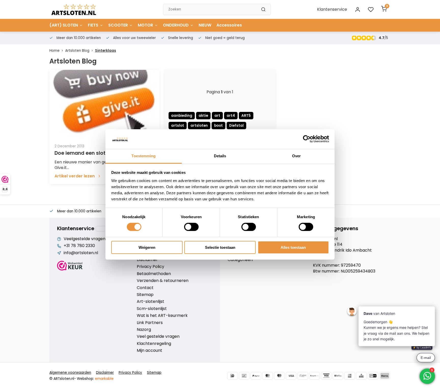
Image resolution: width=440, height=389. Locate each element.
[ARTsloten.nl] (73, 9)
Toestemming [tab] (143, 156)
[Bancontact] (244, 376)
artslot (177, 125)
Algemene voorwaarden (70, 372)
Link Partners (150, 323)
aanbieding (181, 115)
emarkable (104, 378)
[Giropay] (373, 376)
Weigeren (147, 247)
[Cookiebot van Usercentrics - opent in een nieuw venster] (306, 139)
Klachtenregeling (154, 343)
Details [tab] (220, 156)
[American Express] (349, 376)
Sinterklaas (105, 50)
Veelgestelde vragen (84, 239)
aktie (203, 115)
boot (218, 125)
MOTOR (145, 25)
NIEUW (205, 25)
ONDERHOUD (176, 25)
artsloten (199, 125)
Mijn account (149, 350)
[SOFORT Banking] (302, 376)
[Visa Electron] (326, 376)
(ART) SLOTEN (63, 25)
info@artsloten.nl (81, 253)
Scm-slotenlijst (152, 309)
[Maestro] (279, 376)
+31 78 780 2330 (79, 246)
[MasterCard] (267, 376)
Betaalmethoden (154, 274)
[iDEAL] (232, 376)
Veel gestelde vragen (158, 336)
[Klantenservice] (104, 228)
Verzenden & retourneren (162, 280)
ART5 (246, 115)
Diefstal (236, 125)
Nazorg (144, 329)
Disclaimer (147, 260)
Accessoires (229, 25)
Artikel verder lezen (74, 176)
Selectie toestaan (220, 247)
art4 (231, 115)
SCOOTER (118, 25)
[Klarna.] (384, 376)
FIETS (93, 25)
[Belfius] (338, 376)
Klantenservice (332, 9)
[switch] (191, 227)
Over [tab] (296, 156)
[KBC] (361, 376)
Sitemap (145, 294)
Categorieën (240, 260)
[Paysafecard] (314, 376)
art (217, 115)
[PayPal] (256, 376)
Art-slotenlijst (150, 301)
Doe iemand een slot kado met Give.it (101, 153)
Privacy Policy (150, 266)
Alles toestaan (293, 247)
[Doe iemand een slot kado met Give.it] (104, 104)
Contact (145, 288)
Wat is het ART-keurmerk (162, 315)
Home (54, 50)
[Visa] (291, 376)
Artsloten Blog (77, 50)
